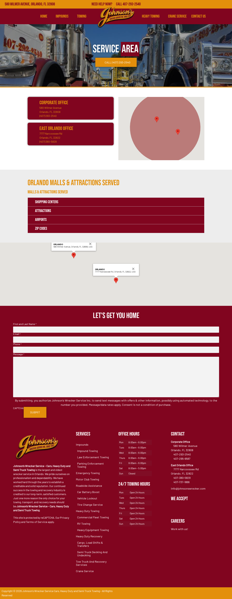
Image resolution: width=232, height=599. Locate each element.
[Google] (207, 4)
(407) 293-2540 (48, 115)
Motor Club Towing (87, 479)
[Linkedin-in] (221, 4)
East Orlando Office (56, 128)
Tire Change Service (90, 504)
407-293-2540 (182, 454)
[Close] (90, 244)
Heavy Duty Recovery (89, 536)
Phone (17, 344)
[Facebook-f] (200, 4)
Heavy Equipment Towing (93, 530)
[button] (157, 119)
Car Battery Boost (88, 492)
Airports (41, 219)
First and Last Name (24, 324)
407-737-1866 (181, 482)
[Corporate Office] (33, 102)
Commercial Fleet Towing (93, 517)
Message (18, 354)
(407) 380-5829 (48, 141)
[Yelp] (214, 4)
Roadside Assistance (89, 485)
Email (17, 334)
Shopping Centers (46, 202)
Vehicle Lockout (87, 498)
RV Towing (83, 523)
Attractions (43, 210)
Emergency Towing (88, 473)
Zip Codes (41, 228)
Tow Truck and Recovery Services (91, 563)
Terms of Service (36, 522)
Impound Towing (87, 451)
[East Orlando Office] (33, 128)
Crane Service (177, 16)
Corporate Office (53, 103)
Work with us (179, 529)
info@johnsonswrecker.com (188, 488)
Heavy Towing (151, 16)
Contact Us (198, 16)
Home (43, 16)
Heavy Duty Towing (87, 511)
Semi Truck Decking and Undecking (92, 553)
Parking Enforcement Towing (90, 465)
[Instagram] (227, 4)
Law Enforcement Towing (93, 457)
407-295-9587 (181, 458)
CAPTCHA (18, 408)
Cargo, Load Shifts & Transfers (90, 544)
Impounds (82, 444)
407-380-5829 (181, 477)
